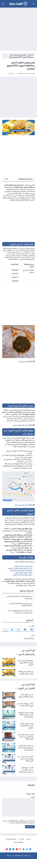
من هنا (17, 457)
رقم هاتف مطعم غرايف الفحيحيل (21, 570)
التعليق (32, 797)
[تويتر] (12, 629)
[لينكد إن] (10, 849)
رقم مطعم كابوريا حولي (20, 425)
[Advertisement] (18, 28)
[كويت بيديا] (18, 3)
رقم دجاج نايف (23, 361)
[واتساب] (18, 629)
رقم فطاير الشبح (29, 638)
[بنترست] (6, 849)
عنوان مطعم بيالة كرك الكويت (22, 574)
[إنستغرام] (20, 849)
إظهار (6, 179)
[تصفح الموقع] (34, 4)
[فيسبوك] (32, 629)
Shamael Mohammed (23, 73)
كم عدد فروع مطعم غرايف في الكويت (20, 568)
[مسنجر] (25, 629)
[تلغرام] (13, 849)
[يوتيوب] (16, 849)
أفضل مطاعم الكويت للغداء (23, 572)
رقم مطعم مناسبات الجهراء (23, 566)
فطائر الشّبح (25, 248)
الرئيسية (30, 55)
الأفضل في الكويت (26, 688)
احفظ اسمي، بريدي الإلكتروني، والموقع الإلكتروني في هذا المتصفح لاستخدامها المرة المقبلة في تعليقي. (19, 822)
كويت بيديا (18, 198)
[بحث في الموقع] (3, 4)
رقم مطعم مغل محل (21, 505)
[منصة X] (23, 849)
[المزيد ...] (5, 629)
